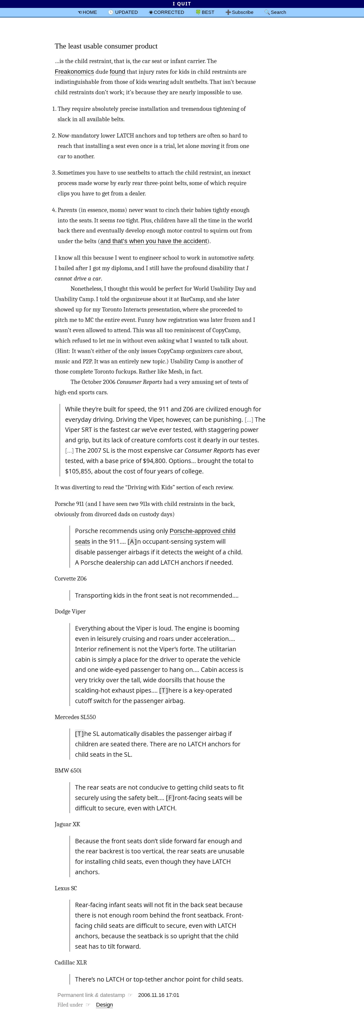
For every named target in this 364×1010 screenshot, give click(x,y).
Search (278, 12)
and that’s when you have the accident (153, 241)
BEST (208, 12)
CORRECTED (169, 12)
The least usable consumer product (106, 46)
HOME (90, 12)
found (117, 71)
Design (104, 1005)
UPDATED (126, 12)
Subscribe (243, 12)
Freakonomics (74, 71)
